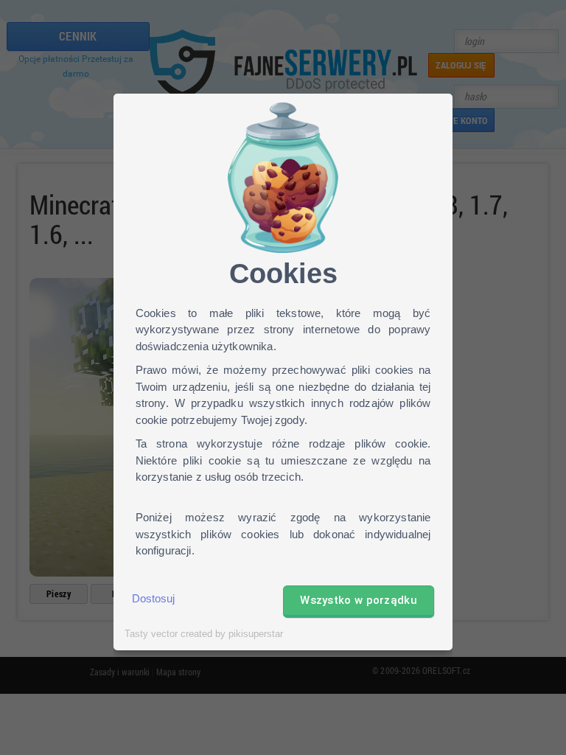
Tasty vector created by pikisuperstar (204, 634)
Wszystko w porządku (358, 600)
